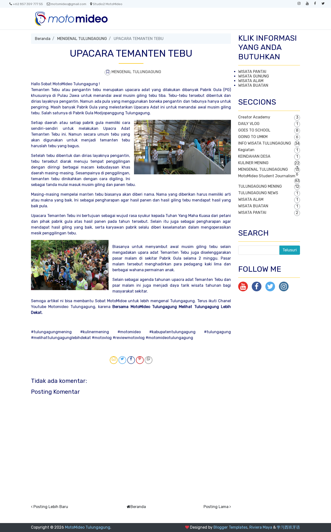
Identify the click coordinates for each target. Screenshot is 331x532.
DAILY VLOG (249, 123)
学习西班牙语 (288, 527)
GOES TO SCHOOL (254, 130)
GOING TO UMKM (253, 136)
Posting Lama (216, 506)
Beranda (42, 38)
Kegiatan (246, 149)
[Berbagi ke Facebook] (131, 360)
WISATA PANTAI (252, 71)
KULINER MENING (253, 163)
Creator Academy (254, 117)
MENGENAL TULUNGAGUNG (82, 38)
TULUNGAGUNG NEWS (258, 193)
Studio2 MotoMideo (107, 4)
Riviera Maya (260, 527)
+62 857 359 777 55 (28, 4)
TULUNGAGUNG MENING (260, 186)
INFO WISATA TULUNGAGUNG (264, 143)
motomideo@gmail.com (68, 4)
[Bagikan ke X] (122, 360)
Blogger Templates (230, 527)
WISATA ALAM (250, 80)
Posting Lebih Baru (50, 506)
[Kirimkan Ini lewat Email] (114, 360)
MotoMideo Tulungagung (87, 527)
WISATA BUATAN (253, 85)
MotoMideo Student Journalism (266, 176)
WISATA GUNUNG (253, 76)
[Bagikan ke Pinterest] (140, 360)
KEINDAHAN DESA (254, 156)
